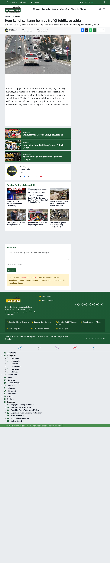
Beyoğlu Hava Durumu (42, 322)
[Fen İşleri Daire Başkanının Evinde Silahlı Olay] (16, 194)
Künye (10, 396)
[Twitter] (28, 176)
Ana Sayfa (11, 353)
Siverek (55, 9)
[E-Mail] (20, 176)
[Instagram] (32, 176)
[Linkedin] (36, 176)
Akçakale (75, 9)
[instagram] (57, 347)
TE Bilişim (101, 339)
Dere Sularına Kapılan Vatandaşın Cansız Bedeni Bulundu (59, 203)
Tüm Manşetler (14, 329)
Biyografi (11, 391)
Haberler (8, 17)
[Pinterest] (85, 304)
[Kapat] (108, 425)
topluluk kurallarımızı (28, 277)
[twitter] (38, 347)
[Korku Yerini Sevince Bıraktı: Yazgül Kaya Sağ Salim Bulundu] (38, 192)
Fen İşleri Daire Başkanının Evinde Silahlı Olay (14, 203)
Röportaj (11, 388)
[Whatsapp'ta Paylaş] (90, 30)
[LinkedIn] (93, 304)
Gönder (11, 270)
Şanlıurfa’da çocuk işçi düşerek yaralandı (37, 223)
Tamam (58, 425)
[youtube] (75, 347)
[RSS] (101, 304)
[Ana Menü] (104, 9)
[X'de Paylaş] (86, 30)
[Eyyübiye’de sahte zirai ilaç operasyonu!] (16, 215)
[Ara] (100, 9)
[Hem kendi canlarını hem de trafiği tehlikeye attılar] (38, 54)
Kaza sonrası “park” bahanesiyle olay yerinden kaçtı (58, 224)
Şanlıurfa (46, 9)
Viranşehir (64, 9)
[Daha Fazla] (94, 30)
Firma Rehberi (13, 382)
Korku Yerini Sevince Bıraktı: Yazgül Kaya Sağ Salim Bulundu (38, 200)
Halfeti (65, 337)
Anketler (11, 393)
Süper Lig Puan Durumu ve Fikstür (26, 413)
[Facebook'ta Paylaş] (82, 30)
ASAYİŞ (18, 17)
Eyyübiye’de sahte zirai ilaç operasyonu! (16, 223)
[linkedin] (93, 347)
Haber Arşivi (63, 329)
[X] (81, 304)
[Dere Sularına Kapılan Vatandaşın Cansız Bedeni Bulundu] (59, 194)
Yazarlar (36, 2)
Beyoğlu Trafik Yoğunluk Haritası (66, 323)
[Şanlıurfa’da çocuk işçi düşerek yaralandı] (38, 215)
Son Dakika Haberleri (41, 329)
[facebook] (20, 347)
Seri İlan (11, 385)
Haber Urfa (24, 169)
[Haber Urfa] (12, 170)
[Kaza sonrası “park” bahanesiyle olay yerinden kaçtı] (59, 215)
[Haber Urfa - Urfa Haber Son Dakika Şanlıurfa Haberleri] (13, 9)
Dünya (59, 337)
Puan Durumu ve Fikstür (92, 322)
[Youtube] (40, 176)
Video (25, 2)
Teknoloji (8, 339)
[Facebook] (24, 176)
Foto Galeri (13, 2)
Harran (83, 9)
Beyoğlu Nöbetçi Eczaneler (19, 322)
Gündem (36, 9)
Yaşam (53, 337)
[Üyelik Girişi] (103, 2)
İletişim (10, 399)
